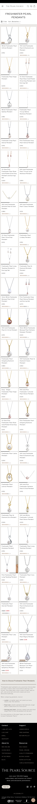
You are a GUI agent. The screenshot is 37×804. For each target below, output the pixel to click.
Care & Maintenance (26, 763)
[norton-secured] (11, 801)
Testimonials (6, 753)
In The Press (6, 756)
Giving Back (6, 750)
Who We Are (6, 747)
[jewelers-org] (26, 801)
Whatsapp (5, 739)
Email (4, 735)
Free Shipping (24, 732)
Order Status (24, 729)
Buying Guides (24, 756)
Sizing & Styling (25, 759)
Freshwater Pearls (11, 716)
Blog (3, 759)
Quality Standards (26, 753)
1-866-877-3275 (7, 729)
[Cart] (34, 6)
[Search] (28, 6)
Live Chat (5, 732)
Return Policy (24, 735)
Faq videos (23, 747)
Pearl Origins (24, 750)
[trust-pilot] (19, 801)
